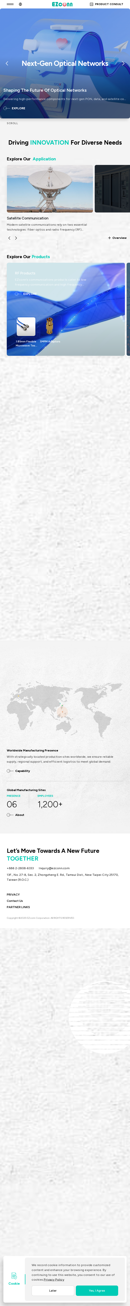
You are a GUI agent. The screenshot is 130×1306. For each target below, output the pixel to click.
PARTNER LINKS (18, 907)
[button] (9, 238)
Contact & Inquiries (27, 619)
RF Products (25, 273)
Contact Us (15, 901)
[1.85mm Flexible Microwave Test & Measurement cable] (26, 327)
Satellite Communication (27, 218)
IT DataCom (105, 218)
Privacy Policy (54, 1279)
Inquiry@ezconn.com (54, 868)
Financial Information (103, 619)
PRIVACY (13, 894)
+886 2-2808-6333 (20, 868)
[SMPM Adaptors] (50, 327)
